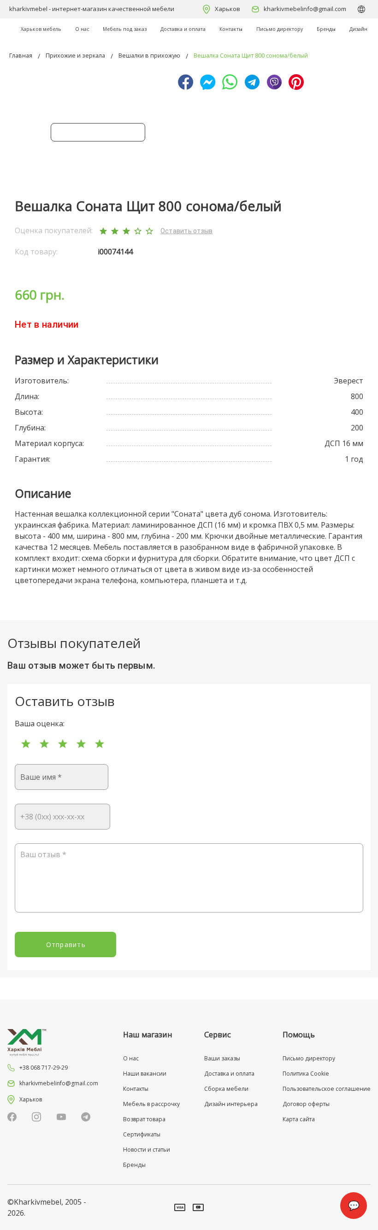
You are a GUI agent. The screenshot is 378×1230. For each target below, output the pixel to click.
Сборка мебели (226, 1089)
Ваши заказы (222, 1058)
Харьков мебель (41, 29)
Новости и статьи (146, 1149)
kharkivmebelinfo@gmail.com (305, 9)
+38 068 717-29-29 (43, 1067)
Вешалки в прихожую (149, 55)
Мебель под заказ (125, 29)
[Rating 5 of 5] (99, 744)
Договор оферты (306, 1104)
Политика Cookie (306, 1073)
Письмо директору (279, 29)
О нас (82, 29)
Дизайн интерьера (231, 1104)
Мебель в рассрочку (151, 1104)
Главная (20, 55)
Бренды (326, 29)
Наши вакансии (144, 1073)
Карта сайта (299, 1119)
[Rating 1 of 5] (26, 744)
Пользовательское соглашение (327, 1089)
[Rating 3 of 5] (62, 744)
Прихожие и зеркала (75, 55)
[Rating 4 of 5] (81, 744)
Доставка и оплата (183, 29)
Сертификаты (141, 1134)
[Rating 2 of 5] (44, 744)
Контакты (230, 29)
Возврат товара (144, 1119)
